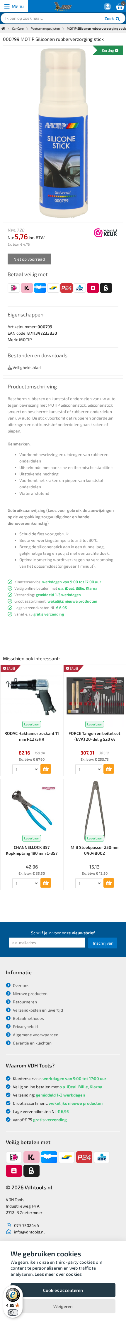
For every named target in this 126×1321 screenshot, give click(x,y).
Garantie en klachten (32, 1042)
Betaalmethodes (28, 1018)
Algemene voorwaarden (35, 1034)
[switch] (13, 1312)
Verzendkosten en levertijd (37, 1009)
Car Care (18, 28)
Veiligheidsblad (26, 367)
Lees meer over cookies (58, 1274)
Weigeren (63, 1306)
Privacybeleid (25, 1026)
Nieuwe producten (29, 993)
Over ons (20, 985)
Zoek (110, 18)
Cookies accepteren (63, 1290)
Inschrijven (103, 943)
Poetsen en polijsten (45, 28)
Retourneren (24, 1001)
